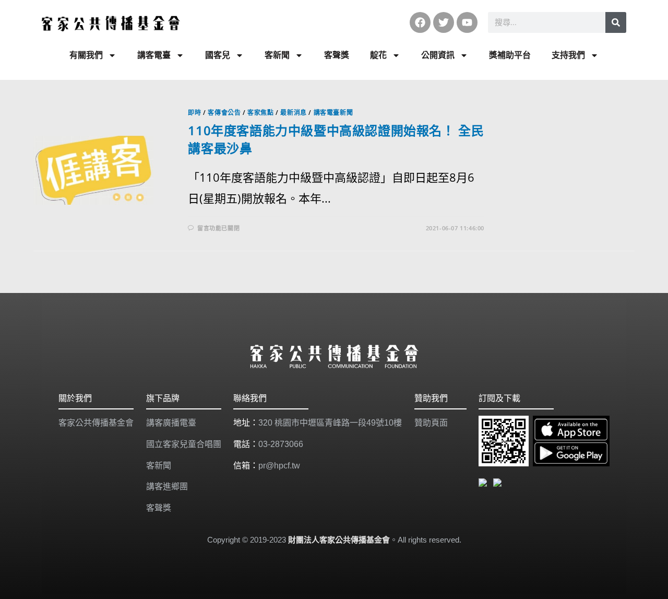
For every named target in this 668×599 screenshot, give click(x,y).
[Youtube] (467, 22)
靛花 (378, 55)
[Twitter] (443, 22)
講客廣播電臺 (171, 422)
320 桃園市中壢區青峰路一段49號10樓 (330, 422)
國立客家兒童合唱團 (183, 444)
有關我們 (86, 55)
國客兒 (217, 55)
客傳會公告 (224, 112)
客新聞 (277, 55)
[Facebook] (420, 22)
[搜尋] (615, 22)
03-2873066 (280, 444)
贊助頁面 (431, 422)
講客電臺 (154, 55)
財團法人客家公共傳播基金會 (339, 539)
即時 (194, 112)
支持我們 (568, 55)
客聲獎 (336, 55)
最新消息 (293, 112)
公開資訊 (438, 55)
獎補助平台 (510, 55)
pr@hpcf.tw (279, 465)
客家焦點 (260, 112)
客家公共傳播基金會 (96, 422)
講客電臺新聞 (333, 112)
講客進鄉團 (167, 486)
